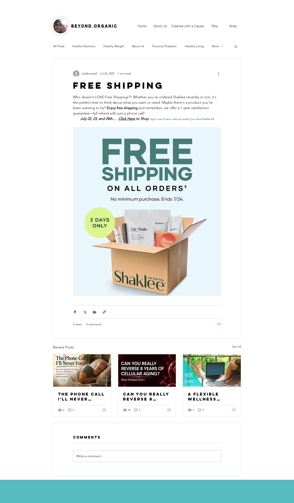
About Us (138, 46)
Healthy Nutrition (83, 46)
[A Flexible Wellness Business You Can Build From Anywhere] (212, 370)
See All (236, 346)
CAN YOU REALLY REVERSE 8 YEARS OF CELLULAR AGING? (146, 397)
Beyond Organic (94, 25)
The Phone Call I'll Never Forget (81, 397)
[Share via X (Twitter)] (85, 312)
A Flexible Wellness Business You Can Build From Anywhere (211, 397)
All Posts (58, 46)
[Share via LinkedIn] (94, 312)
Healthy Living (194, 46)
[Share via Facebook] (75, 312)
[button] (236, 46)
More (215, 46)
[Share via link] (104, 312)
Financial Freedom (164, 46)
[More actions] (218, 73)
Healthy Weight (113, 46)
